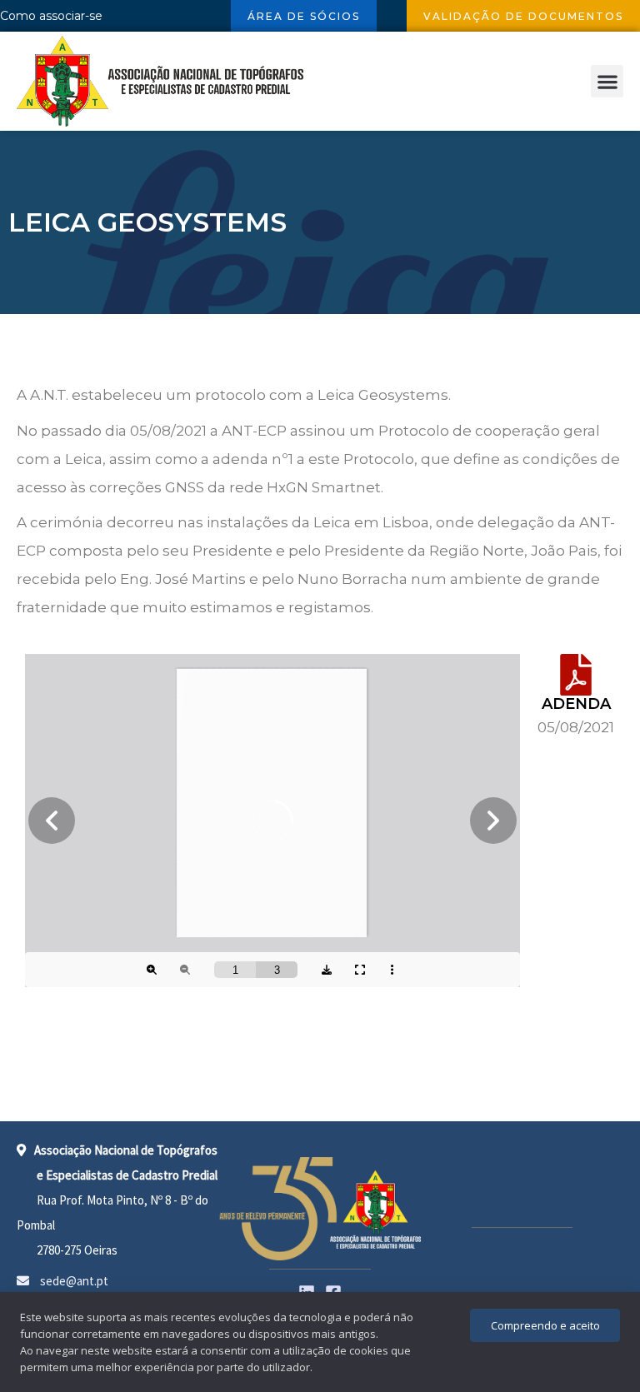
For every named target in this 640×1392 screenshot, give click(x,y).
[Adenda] (576, 675)
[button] (607, 81)
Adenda (576, 704)
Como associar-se (51, 15)
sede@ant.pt (73, 1281)
